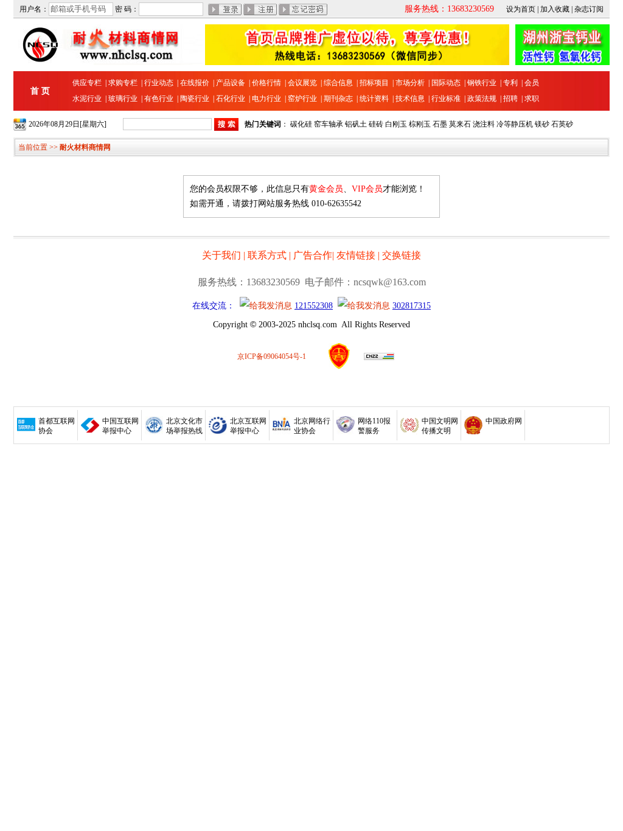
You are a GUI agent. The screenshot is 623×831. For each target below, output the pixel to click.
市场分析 (410, 82)
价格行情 (266, 82)
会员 (531, 82)
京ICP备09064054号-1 (271, 356)
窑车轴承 (328, 124)
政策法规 (481, 98)
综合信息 (338, 82)
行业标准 (446, 98)
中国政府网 (504, 421)
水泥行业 (87, 98)
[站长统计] (379, 357)
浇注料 (484, 124)
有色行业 (158, 98)
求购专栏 (122, 82)
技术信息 (410, 98)
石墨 (440, 124)
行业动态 (158, 82)
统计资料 (374, 98)
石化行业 (230, 98)
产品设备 (230, 82)
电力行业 (266, 98)
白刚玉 (396, 124)
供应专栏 (87, 82)
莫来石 (460, 124)
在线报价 (194, 82)
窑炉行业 (302, 98)
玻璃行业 (122, 98)
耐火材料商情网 (85, 147)
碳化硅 (301, 124)
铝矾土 (356, 124)
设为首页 (520, 9)
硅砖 (376, 124)
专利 (510, 82)
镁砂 (542, 124)
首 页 (40, 91)
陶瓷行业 (194, 98)
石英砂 (562, 124)
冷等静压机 (514, 124)
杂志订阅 (589, 9)
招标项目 (374, 82)
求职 (531, 98)
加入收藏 (554, 9)
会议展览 (302, 82)
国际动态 (446, 82)
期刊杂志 (338, 98)
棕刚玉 (420, 124)
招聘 (510, 98)
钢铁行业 (481, 82)
